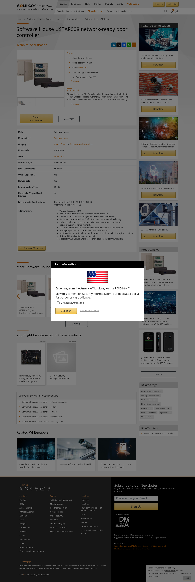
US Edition (66, 310)
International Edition (89, 310)
